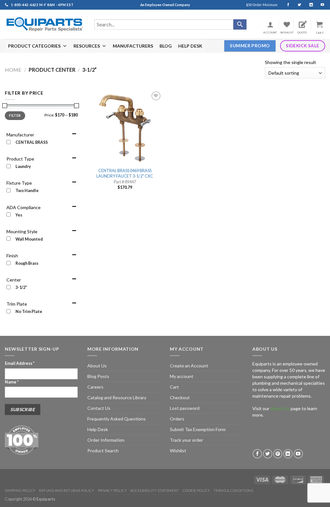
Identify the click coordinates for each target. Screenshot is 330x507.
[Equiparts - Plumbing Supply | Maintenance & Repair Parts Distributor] (45, 24)
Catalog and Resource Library (116, 397)
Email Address (19, 363)
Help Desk (97, 429)
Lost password (184, 408)
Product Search (103, 450)
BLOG (166, 46)
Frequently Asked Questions (116, 418)
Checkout (180, 397)
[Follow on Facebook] (285, 5)
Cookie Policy (196, 490)
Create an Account (189, 365)
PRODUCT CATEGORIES (34, 46)
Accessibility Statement (154, 490)
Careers (95, 387)
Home (13, 70)
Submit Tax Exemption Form (198, 429)
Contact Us (99, 408)
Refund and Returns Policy (66, 490)
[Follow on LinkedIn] (308, 5)
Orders (177, 418)
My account (181, 376)
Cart (174, 387)
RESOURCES (86, 46)
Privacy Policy (112, 490)
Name (12, 382)
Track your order (186, 440)
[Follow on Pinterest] (278, 453)
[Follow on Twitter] (296, 5)
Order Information (105, 440)
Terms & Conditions (233, 490)
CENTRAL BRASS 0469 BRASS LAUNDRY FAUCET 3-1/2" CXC (124, 173)
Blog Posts (98, 376)
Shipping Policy (20, 490)
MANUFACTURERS (133, 46)
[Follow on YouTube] (319, 5)
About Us (97, 365)
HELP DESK (190, 46)
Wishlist (178, 450)
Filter (15, 115)
